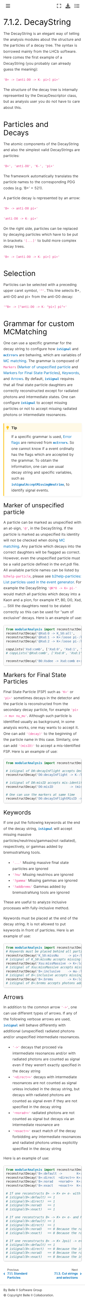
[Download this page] (68, 6)
